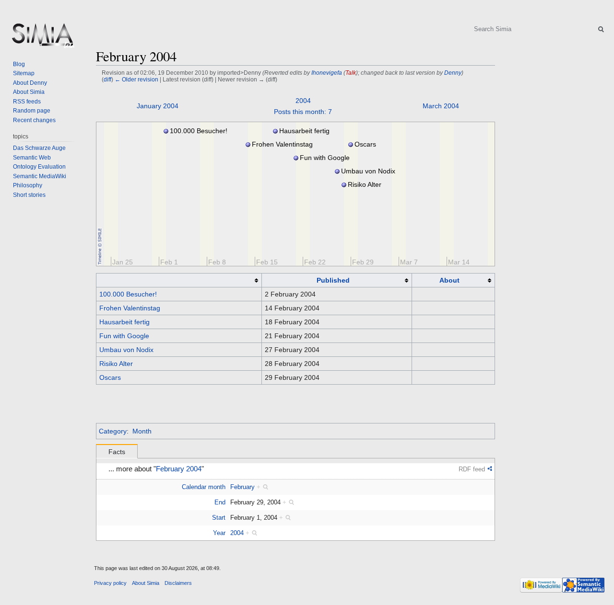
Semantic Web (32, 157)
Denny (452, 72)
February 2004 (178, 469)
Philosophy (27, 185)
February (242, 487)
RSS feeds (27, 101)
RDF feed (472, 469)
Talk (350, 72)
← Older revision (136, 79)
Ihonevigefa (326, 72)
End (219, 502)
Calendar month (203, 487)
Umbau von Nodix (126, 350)
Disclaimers (178, 583)
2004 (303, 100)
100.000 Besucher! (128, 294)
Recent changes (34, 120)
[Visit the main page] (42, 38)
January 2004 (157, 106)
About (449, 280)
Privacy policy (110, 583)
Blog (19, 64)
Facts (116, 452)
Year (219, 533)
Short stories (29, 195)
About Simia (29, 92)
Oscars (110, 377)
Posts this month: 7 (303, 111)
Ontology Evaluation (39, 166)
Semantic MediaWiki (39, 176)
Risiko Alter (116, 363)
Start (218, 517)
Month (142, 431)
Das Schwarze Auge (39, 148)
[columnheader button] (179, 280)
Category (113, 431)
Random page (31, 110)
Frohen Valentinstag (129, 308)
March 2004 (441, 106)
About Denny (30, 83)
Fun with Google (124, 336)
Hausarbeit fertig (124, 322)
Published (333, 280)
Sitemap (24, 73)
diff (107, 79)
